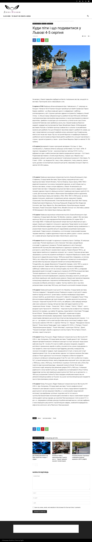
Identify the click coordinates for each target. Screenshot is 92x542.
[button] (88, 16)
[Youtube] (88, 1)
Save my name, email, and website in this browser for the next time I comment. (57, 507)
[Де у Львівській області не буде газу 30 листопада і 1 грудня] (41, 448)
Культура (44, 23)
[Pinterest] (42, 40)
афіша (39, 418)
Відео (54, 453)
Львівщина (50, 23)
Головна (35, 21)
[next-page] (36, 464)
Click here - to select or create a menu (17, 16)
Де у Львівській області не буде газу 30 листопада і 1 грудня (40, 457)
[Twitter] (85, 1)
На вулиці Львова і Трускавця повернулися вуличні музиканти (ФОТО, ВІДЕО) (80, 457)
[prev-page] (34, 464)
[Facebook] (76, 1)
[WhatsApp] (47, 40)
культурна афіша (47, 418)
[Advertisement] (57, 9)
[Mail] (79, 1)
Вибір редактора (43, 21)
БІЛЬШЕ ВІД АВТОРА (51, 438)
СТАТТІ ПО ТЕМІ (38, 438)
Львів (54, 418)
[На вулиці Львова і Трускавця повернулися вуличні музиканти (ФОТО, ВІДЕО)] (81, 448)
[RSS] (82, 1)
